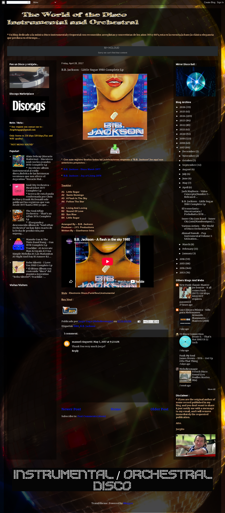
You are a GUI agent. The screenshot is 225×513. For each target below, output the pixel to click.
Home (116, 409)
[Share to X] (151, 321)
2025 (183, 111)
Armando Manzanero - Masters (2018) (200, 318)
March (186, 244)
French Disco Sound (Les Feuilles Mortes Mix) (201, 376)
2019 (182, 138)
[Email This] (144, 321)
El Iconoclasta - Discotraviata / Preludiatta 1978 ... (194, 211)
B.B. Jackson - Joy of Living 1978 (82, 175)
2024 (183, 116)
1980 (76, 326)
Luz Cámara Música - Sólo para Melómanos (194, 311)
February (188, 248)
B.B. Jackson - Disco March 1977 (82, 169)
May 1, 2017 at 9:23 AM (106, 341)
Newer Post (71, 409)
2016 (182, 259)
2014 (182, 268)
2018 (182, 143)
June (185, 178)
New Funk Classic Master (194, 284)
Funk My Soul (187, 355)
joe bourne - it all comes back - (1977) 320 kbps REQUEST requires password (195, 294)
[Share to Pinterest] (157, 321)
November (189, 155)
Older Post (160, 409)
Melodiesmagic (188, 368)
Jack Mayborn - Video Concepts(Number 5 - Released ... (196, 194)
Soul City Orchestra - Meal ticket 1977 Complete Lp (38, 188)
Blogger (128, 503)
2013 (182, 272)
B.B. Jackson (87, 326)
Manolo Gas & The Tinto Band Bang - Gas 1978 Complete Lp (40, 242)
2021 (182, 129)
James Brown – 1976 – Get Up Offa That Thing (196, 360)
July (184, 174)
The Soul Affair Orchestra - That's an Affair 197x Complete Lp (39, 215)
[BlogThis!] (148, 321)
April (185, 187)
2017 (182, 147)
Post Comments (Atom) (91, 416)
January (187, 253)
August (186, 169)
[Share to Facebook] (154, 321)
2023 (183, 120)
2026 (183, 107)
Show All (211, 389)
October (187, 160)
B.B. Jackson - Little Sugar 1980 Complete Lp (197, 203)
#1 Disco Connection (191, 334)
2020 (183, 133)
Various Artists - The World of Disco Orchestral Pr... (198, 227)
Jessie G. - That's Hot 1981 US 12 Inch (201, 339)
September (189, 164)
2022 (183, 125)
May (185, 182)
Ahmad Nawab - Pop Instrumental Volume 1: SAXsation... (197, 236)
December (189, 151)
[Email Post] (138, 321)
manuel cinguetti (82, 341)
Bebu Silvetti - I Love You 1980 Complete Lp (39, 264)
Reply (75, 350)
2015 (182, 263)
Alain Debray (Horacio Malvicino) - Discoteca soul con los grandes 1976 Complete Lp (39, 160)
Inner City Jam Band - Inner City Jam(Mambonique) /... (198, 220)
